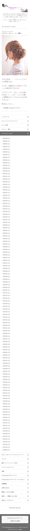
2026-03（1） (6, 141)
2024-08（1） (6, 168)
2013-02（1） (6, 447)
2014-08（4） (6, 401)
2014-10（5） (6, 395)
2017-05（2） (6, 311)
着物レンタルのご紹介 (8, 492)
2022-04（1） (6, 200)
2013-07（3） (6, 436)
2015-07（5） (6, 371)
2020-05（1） (6, 230)
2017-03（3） (6, 317)
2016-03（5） (6, 349)
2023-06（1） (6, 187)
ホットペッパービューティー (10, 121)
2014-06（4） (6, 406)
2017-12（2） (6, 292)
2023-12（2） (6, 173)
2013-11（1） (6, 425)
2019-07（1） (6, 244)
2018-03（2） (6, 284)
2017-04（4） (6, 314)
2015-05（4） (6, 376)
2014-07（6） (6, 403)
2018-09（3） (6, 268)
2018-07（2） (6, 273)
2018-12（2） (6, 260)
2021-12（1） (6, 203)
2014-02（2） (6, 417)
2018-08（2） (6, 271)
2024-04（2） (6, 170)
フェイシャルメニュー (8, 467)
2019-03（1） (6, 252)
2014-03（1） (6, 414)
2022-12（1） (6, 195)
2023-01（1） (6, 192)
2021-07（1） (6, 208)
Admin (20, 529)
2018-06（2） (6, 276)
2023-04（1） (6, 189)
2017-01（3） (6, 322)
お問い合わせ (5, 488)
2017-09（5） (6, 300)
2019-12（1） (6, 238)
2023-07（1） (6, 184)
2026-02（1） (6, 143)
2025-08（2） (6, 151)
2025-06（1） (6, 154)
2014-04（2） (6, 411)
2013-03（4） (6, 444)
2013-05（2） (6, 439)
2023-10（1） (6, 179)
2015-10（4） (6, 363)
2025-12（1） (6, 146)
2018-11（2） (6, 262)
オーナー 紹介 (6, 129)
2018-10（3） (6, 265)
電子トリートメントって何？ (10, 463)
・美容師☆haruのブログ (11, 108)
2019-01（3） (6, 257)
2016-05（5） (6, 344)
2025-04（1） (6, 157)
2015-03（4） (6, 382)
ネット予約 (5, 125)
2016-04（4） (6, 346)
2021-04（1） (6, 214)
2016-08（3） (6, 336)
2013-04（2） (6, 441)
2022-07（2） (6, 197)
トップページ (5, 116)
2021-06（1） (6, 211)
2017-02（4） (6, 319)
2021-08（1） (6, 206)
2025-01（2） (6, 162)
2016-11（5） (6, 327)
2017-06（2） (6, 309)
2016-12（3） (6, 325)
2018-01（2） (6, 290)
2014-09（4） (6, 398)
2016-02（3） (6, 352)
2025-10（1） (6, 149)
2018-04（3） (6, 281)
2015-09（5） (6, 365)
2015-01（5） (6, 387)
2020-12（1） (6, 222)
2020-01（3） (6, 235)
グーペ (16, 529)
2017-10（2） (6, 298)
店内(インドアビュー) (8, 500)
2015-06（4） (6, 374)
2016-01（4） (6, 355)
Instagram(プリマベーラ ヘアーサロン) (13, 479)
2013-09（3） (6, 430)
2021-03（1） (6, 216)
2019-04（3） (6, 249)
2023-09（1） (6, 181)
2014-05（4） (6, 409)
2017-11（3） (6, 295)
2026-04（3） (6, 138)
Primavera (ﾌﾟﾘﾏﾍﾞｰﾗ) (11, 527)
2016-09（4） (6, 333)
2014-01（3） (6, 420)
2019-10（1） (6, 241)
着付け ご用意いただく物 (9, 496)
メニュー (4, 458)
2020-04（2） (6, 233)
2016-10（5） (6, 330)
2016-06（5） (6, 341)
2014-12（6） (6, 390)
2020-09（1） (6, 225)
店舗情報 (4, 483)
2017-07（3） (6, 306)
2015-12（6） (6, 357)
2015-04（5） (6, 379)
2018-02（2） (6, 287)
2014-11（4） (6, 392)
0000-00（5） (6, 449)
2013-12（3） (6, 422)
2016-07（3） (6, 338)
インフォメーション (7, 133)
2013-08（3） (6, 433)
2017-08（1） (6, 303)
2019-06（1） (6, 246)
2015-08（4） (6, 368)
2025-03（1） (6, 160)
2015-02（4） (6, 384)
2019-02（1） (6, 254)
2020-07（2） (6, 227)
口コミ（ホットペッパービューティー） (13, 454)
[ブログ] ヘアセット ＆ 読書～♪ (12, 33)
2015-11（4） (6, 360)
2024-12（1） (6, 165)
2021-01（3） (6, 219)
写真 (3, 471)
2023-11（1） (6, 176)
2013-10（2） (6, 428)
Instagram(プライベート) (9, 475)
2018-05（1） (6, 279)
